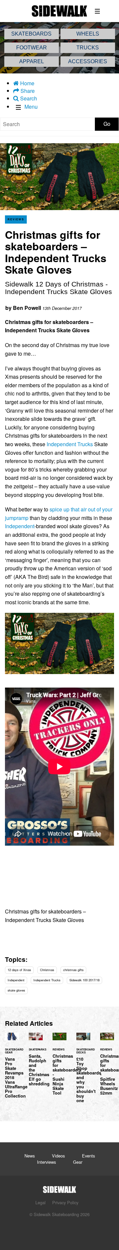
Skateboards (31, 34)
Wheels (87, 34)
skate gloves (16, 990)
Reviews (16, 219)
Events (88, 1156)
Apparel (31, 61)
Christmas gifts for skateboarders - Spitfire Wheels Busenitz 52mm (107, 1067)
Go (106, 123)
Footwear (31, 47)
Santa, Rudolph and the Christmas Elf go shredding (36, 1063)
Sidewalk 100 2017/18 (84, 980)
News (29, 1156)
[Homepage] (59, 1188)
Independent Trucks (70, 444)
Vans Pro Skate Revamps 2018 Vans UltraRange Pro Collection (12, 1069)
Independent (19, 526)
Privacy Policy (65, 1202)
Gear (77, 1162)
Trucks (87, 47)
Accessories (87, 61)
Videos (58, 1156)
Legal (40, 1202)
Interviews (46, 1162)
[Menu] (97, 11)
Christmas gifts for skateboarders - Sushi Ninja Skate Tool (59, 1067)
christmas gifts (73, 969)
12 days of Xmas (19, 969)
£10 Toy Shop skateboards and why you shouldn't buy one (83, 1071)
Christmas (47, 969)
